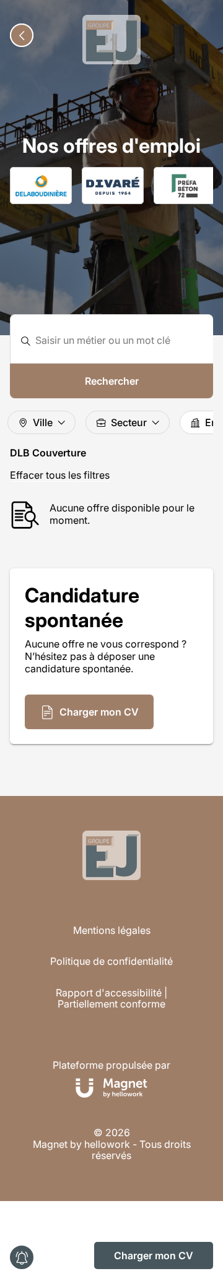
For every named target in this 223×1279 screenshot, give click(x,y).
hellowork (107, 1144)
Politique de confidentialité (111, 961)
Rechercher (112, 381)
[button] (89, 712)
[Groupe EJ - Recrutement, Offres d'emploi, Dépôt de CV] (111, 39)
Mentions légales (112, 930)
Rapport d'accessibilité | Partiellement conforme (111, 998)
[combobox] (119, 340)
